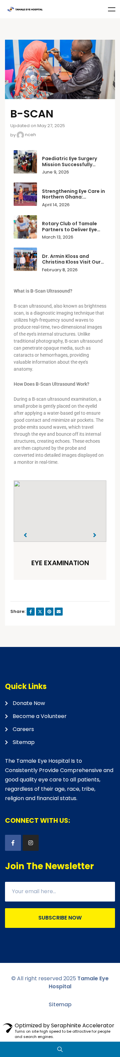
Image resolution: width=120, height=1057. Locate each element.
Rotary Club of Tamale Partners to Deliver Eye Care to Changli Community (69, 232)
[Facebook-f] (13, 843)
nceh (30, 134)
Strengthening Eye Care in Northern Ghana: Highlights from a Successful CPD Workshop (74, 200)
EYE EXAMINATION (60, 563)
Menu (111, 9)
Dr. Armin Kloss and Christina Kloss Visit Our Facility (71, 262)
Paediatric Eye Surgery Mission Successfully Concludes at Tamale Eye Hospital (73, 167)
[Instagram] (31, 843)
